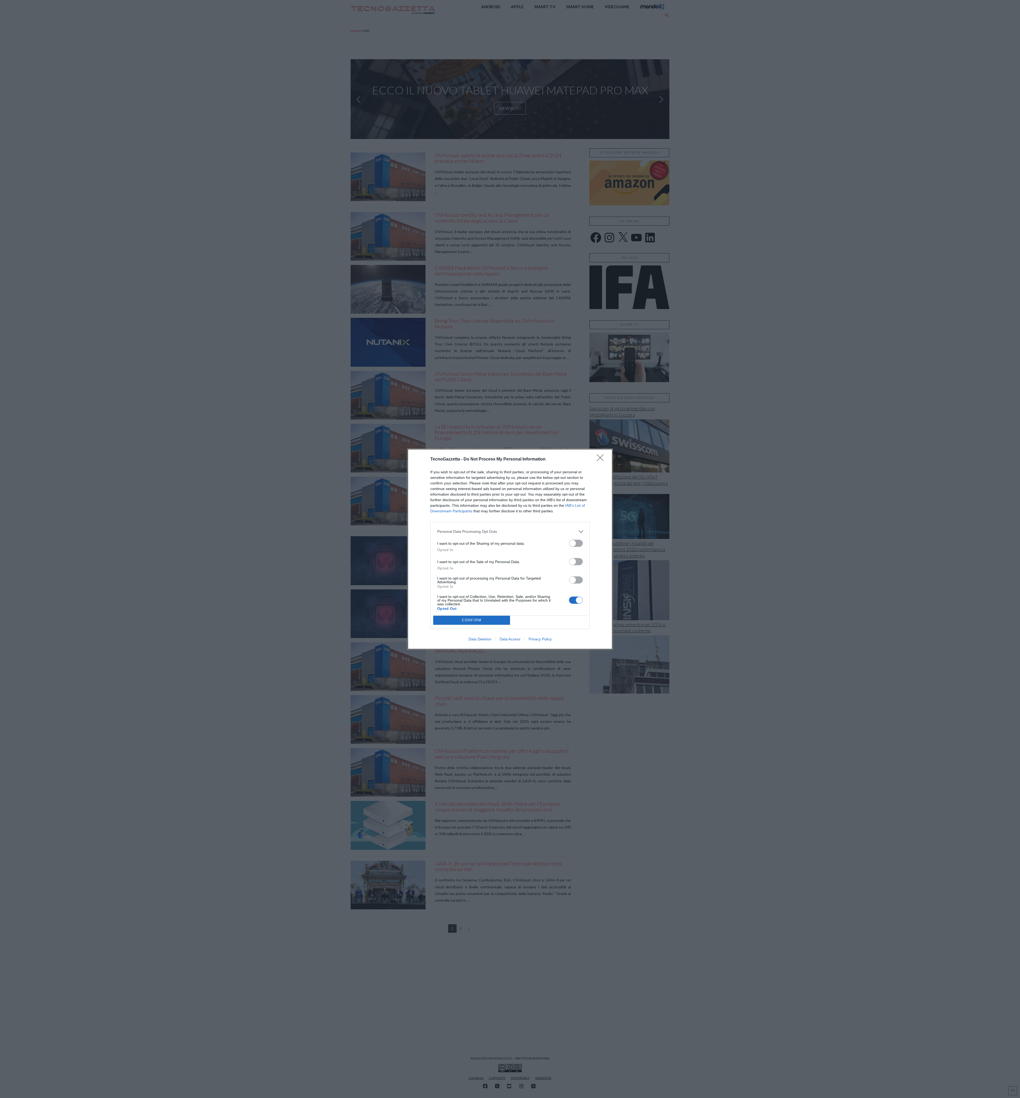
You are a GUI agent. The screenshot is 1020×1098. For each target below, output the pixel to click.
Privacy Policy (540, 639)
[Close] (602, 459)
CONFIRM (472, 620)
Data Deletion (480, 639)
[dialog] (510, 549)
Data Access (510, 639)
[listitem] (510, 531)
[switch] (576, 543)
